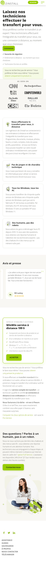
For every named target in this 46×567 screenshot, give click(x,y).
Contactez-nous (13, 467)
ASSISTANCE (7, 540)
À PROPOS (6, 549)
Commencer (8, 48)
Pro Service (7, 418)
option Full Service (25, 455)
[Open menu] (42, 2)
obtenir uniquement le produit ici (18, 76)
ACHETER (33, 2)
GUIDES (5, 543)
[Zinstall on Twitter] (9, 533)
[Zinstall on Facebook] (4, 533)
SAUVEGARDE (8, 546)
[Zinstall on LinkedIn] (14, 533)
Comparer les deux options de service (18, 415)
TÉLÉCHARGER (8, 554)
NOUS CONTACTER (10, 551)
